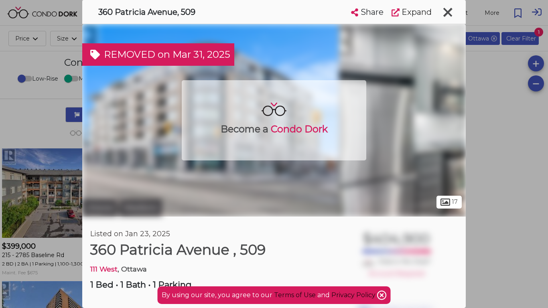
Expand (416, 12)
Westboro (140, 207)
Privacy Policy (354, 295)
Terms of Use (295, 295)
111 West (104, 269)
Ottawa (99, 207)
